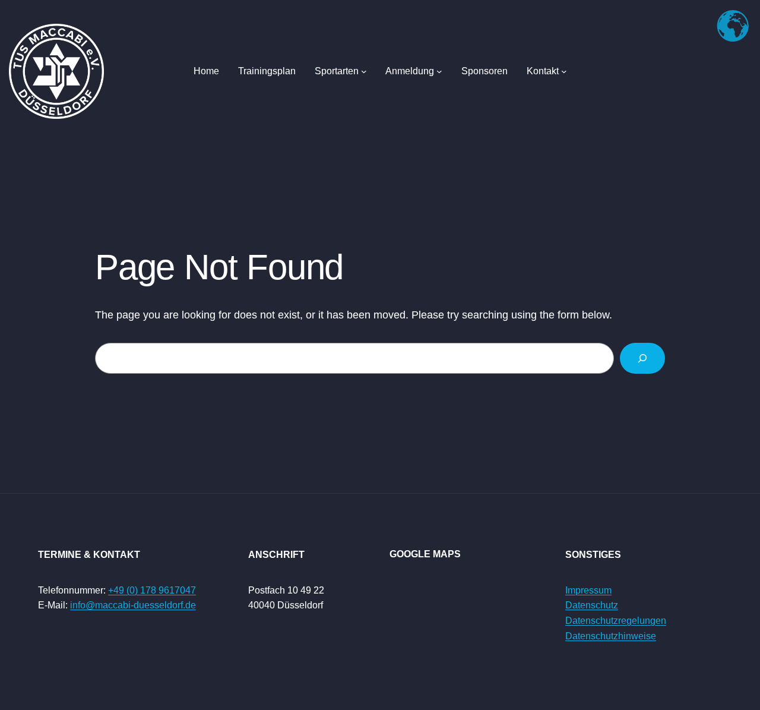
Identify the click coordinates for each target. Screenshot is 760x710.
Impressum (588, 590)
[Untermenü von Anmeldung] (439, 71)
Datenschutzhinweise (610, 636)
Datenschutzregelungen (615, 621)
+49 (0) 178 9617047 (152, 590)
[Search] (642, 358)
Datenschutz (591, 605)
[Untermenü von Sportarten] (364, 71)
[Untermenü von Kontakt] (564, 71)
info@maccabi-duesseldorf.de (133, 605)
